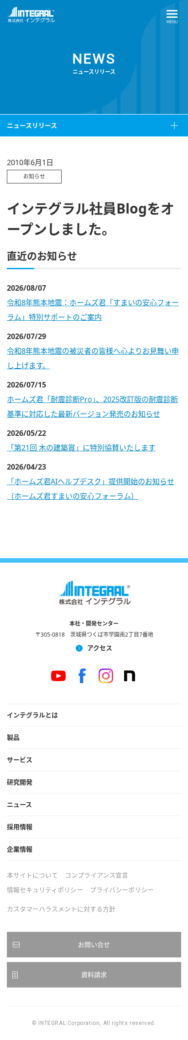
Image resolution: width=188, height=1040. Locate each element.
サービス (19, 759)
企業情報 (19, 849)
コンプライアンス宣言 (96, 875)
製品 (13, 737)
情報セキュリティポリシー (45, 889)
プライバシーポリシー (122, 889)
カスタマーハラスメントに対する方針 (61, 908)
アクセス (99, 647)
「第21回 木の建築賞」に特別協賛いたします (81, 448)
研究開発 (19, 782)
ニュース (19, 804)
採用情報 (19, 826)
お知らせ (34, 176)
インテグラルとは (32, 715)
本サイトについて (32, 875)
